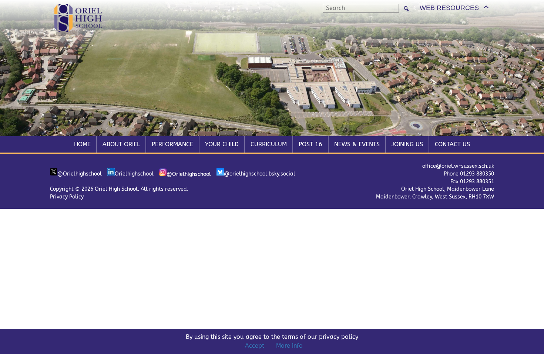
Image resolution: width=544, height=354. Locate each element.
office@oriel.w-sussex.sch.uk (458, 166)
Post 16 (310, 144)
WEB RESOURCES (449, 7)
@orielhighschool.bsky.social (259, 174)
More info (289, 345)
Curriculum (269, 144)
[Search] (406, 8)
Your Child (222, 144)
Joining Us (407, 144)
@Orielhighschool (79, 174)
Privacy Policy (67, 197)
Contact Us (452, 144)
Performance (172, 144)
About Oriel (121, 144)
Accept (254, 345)
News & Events (357, 144)
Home (82, 144)
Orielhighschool (134, 174)
